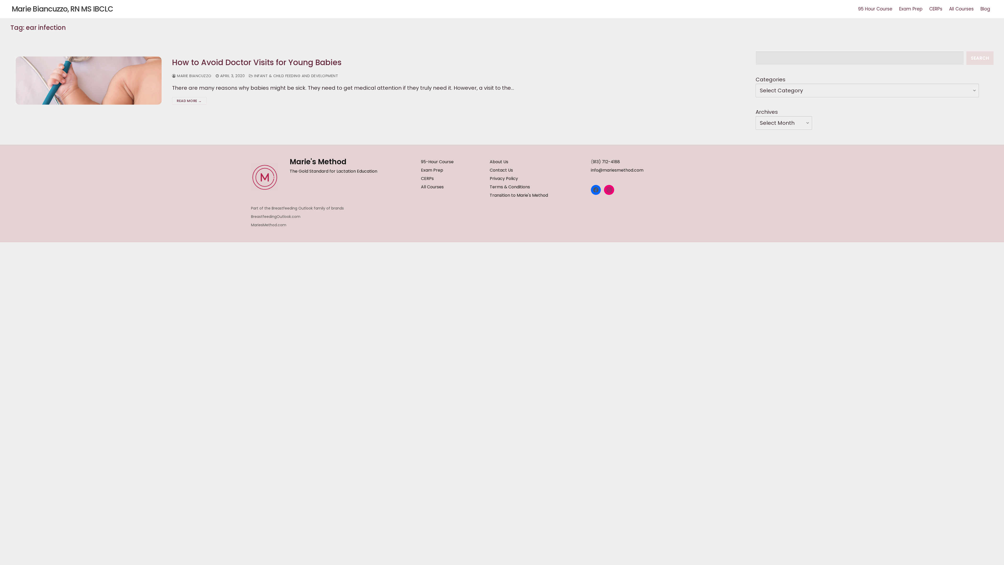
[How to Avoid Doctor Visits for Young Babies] (89, 80)
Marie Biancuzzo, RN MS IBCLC (62, 9)
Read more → (189, 100)
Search (980, 58)
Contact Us (501, 170)
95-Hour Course (437, 162)
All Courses (432, 187)
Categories (770, 79)
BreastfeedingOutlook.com (275, 216)
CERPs (427, 179)
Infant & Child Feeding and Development (295, 75)
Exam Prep (432, 170)
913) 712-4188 (606, 162)
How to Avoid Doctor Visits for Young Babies (256, 62)
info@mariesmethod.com (617, 170)
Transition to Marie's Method (519, 195)
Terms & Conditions (510, 187)
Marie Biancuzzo (194, 75)
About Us (499, 162)
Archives (767, 112)
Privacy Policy (504, 179)
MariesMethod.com (268, 225)
